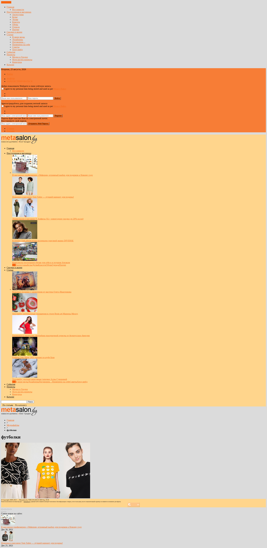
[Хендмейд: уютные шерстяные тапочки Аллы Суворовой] (24, 377)
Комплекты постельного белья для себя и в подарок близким (41, 262)
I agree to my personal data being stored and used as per (35, 89)
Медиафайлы (13, 425)
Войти (10, 74)
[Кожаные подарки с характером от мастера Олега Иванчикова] (24, 289)
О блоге (10, 128)
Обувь (15, 24)
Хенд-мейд (17, 49)
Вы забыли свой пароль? (13, 101)
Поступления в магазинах (19, 12)
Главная (10, 7)
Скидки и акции (14, 32)
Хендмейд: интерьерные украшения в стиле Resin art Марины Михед (45, 314)
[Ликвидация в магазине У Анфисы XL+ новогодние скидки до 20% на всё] (24, 216)
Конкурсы (17, 62)
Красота (16, 22)
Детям (15, 19)
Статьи (10, 34)
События (11, 52)
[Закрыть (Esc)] (2, 509)
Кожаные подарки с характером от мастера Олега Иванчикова (41, 292)
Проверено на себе (21, 44)
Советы (15, 47)
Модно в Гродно (20, 57)
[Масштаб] (10, 509)
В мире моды (18, 37)
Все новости (18, 9)
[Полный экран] (8, 509)
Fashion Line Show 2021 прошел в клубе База (33, 357)
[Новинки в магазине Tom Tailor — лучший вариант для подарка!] (24, 194)
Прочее (15, 29)
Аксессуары (18, 14)
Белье (15, 17)
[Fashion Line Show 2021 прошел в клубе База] (24, 355)
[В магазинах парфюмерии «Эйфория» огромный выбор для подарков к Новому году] (24, 172)
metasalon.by (27, 501)
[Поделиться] (5, 509)
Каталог (10, 64)
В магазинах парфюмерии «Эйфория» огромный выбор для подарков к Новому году (52, 175)
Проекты (11, 54)
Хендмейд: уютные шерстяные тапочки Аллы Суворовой (39, 379)
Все (14, 265)
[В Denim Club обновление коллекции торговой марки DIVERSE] (24, 238)
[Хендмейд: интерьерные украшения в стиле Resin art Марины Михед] (24, 311)
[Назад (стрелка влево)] (2, 511)
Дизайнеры (17, 39)
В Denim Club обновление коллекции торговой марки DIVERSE (43, 240)
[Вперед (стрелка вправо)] (5, 511)
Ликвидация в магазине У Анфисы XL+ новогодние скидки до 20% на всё (47, 219)
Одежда (16, 27)
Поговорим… (18, 42)
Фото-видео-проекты (22, 59)
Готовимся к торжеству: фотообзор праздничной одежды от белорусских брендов (51, 335)
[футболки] (45, 497)
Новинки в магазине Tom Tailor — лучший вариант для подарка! (43, 197)
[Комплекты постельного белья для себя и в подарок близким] (24, 260)
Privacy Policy (59, 89)
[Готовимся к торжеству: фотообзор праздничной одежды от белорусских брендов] (24, 333)
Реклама (10, 131)
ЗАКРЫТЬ (6, 2)
